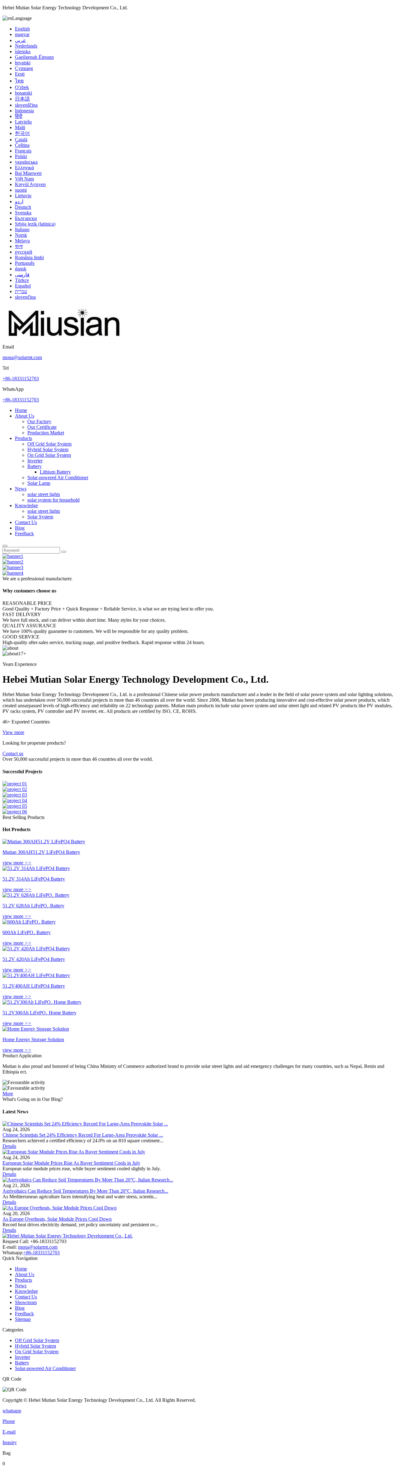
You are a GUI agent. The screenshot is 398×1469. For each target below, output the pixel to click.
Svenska (23, 212)
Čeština (22, 145)
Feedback (24, 533)
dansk (20, 268)
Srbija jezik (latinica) (35, 224)
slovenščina (26, 105)
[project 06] (14, 811)
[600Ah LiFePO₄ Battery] (29, 921)
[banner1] (12, 556)
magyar (22, 34)
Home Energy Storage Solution (33, 1039)
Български (26, 218)
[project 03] (14, 795)
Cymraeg (24, 68)
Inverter (35, 460)
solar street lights (43, 494)
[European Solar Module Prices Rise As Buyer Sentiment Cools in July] (73, 1151)
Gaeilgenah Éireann (34, 57)
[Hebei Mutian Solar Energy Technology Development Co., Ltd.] (64, 341)
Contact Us (26, 522)
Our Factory (39, 421)
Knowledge (26, 505)
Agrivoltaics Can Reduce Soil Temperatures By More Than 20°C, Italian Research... (85, 1191)
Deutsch (23, 207)
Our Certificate (42, 427)
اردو (19, 201)
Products (23, 438)
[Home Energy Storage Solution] (35, 1029)
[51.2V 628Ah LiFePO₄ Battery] (35, 895)
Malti (20, 127)
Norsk (21, 235)
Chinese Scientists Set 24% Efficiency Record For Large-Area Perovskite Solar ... (82, 1135)
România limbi (29, 257)
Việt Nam (24, 178)
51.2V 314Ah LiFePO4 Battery (33, 879)
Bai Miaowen (28, 173)
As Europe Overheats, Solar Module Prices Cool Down (57, 1219)
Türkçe (22, 280)
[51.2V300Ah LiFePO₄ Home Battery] (41, 1002)
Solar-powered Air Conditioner (57, 477)
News (20, 488)
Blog (20, 528)
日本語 (22, 98)
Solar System (40, 516)
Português (25, 263)
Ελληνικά (24, 167)
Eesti (20, 74)
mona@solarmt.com (22, 357)
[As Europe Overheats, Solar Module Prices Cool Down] (59, 1207)
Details (9, 1146)
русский (23, 252)
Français (23, 150)
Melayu (22, 240)
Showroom (26, 1302)
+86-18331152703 (20, 378)
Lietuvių (23, 195)
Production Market (45, 432)
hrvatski (22, 62)
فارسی (22, 274)
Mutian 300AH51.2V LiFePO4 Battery (41, 852)
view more (16, 862)
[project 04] (14, 800)
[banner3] (12, 567)
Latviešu (23, 121)
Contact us (12, 753)
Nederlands (26, 46)
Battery (34, 466)
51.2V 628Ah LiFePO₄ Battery (33, 905)
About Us (24, 416)
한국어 (22, 133)
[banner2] (12, 561)
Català (21, 139)
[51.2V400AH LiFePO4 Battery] (36, 975)
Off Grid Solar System (49, 444)
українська (26, 162)
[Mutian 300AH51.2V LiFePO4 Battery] (43, 841)
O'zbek (22, 87)
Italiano (22, 229)
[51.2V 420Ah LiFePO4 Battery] (36, 948)
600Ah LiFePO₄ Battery (26, 932)
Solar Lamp (38, 483)
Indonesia (24, 110)
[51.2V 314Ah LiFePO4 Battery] (36, 868)
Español (23, 285)
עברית (21, 291)
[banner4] (12, 573)
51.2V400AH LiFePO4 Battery (33, 986)
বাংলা (19, 246)
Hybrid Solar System (47, 449)
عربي (20, 40)
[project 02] (14, 789)
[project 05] (14, 806)
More (7, 1093)
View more (13, 732)
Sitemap (23, 1319)
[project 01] (14, 783)
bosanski (23, 93)
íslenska (22, 51)
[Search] (4, 546)
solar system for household (53, 500)
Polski (21, 156)
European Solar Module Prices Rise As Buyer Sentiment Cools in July (71, 1163)
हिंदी (18, 116)
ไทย (19, 80)
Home (21, 410)
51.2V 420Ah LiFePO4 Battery (33, 959)
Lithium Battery (55, 472)
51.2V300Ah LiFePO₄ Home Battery (39, 1012)
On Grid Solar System (49, 455)
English (22, 28)
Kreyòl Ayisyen (30, 184)
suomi (21, 190)
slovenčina (25, 297)
